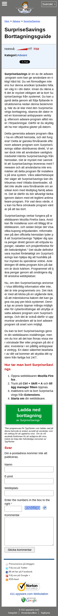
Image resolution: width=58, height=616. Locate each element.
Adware (16, 21)
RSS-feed (14, 579)
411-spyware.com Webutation (29, 593)
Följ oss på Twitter (18, 567)
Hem (7, 21)
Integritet (12, 612)
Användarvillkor (29, 612)
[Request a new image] (44, 507)
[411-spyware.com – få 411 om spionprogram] (24, 7)
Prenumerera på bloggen (21, 564)
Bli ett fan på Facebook (20, 571)
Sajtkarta (45, 612)
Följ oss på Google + (19, 575)
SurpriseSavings (32, 21)
